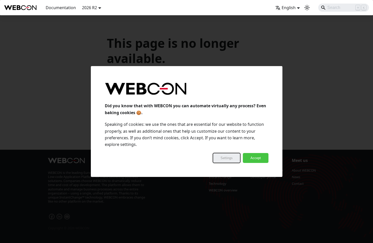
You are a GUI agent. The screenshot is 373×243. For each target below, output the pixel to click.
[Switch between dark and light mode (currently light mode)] (307, 8)
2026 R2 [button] (89, 7)
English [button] (289, 7)
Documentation (61, 7)
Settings (227, 158)
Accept (255, 158)
